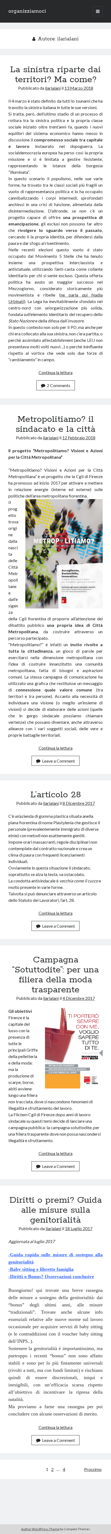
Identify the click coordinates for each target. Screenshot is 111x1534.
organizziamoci (27, 11)
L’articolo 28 (55, 795)
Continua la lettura (55, 372)
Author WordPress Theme (40, 1529)
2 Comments (58, 385)
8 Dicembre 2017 (79, 803)
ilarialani (53, 88)
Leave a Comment (58, 760)
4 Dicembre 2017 (79, 998)
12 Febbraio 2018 (78, 437)
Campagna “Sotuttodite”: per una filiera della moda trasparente (55, 975)
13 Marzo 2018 (78, 88)
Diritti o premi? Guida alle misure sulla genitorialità (55, 1210)
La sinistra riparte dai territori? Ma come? (55, 74)
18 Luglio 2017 (78, 1228)
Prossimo (93, 1469)
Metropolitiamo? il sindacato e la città (55, 424)
